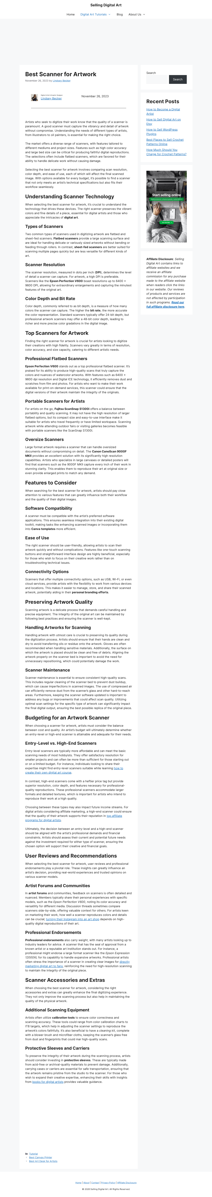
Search (151, 73)
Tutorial (33, 1153)
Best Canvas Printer (40, 1157)
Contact (95, 1182)
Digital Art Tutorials (93, 14)
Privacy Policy (108, 1182)
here (181, 306)
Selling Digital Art (106, 5)
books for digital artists (47, 1082)
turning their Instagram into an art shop (72, 919)
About (86, 1182)
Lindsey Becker (51, 98)
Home (71, 14)
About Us (134, 14)
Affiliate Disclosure (127, 1182)
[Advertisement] (106, 40)
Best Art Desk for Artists (43, 1161)
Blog (120, 14)
